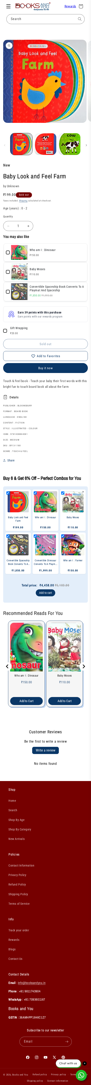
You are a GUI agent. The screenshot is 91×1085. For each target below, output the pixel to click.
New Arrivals (16, 839)
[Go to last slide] (7, 666)
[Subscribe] (67, 1042)
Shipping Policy (18, 894)
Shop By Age (16, 820)
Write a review (45, 750)
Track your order (18, 930)
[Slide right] (86, 145)
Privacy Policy (17, 875)
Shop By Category (19, 829)
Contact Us (15, 958)
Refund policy (40, 1074)
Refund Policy (17, 884)
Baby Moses (64, 675)
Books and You (20, 1074)
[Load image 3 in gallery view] (69, 144)
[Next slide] (83, 666)
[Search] (79, 19)
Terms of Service (19, 903)
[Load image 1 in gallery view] (21, 144)
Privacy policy (58, 1074)
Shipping (23, 200)
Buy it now (45, 368)
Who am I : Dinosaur (26, 675)
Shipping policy (35, 1081)
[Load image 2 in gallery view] (45, 144)
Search (12, 810)
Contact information (57, 1081)
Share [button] (11, 460)
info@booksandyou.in (32, 983)
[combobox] (45, 19)
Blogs (12, 949)
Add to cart (45, 592)
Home (12, 800)
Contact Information (21, 865)
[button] (8, 6)
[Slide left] (4, 145)
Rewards (70, 6)
